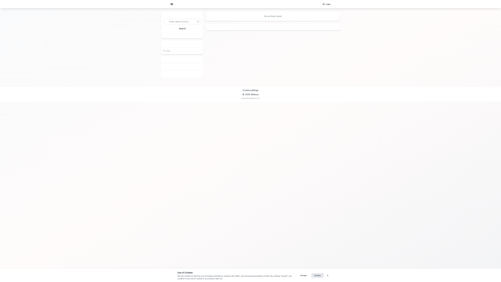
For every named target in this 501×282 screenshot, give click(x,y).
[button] (171, 4)
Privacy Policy (229, 278)
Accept (303, 275)
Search (182, 28)
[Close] (327, 275)
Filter (181, 34)
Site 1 (182, 59)
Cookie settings (250, 90)
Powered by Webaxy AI (249, 98)
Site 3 (182, 74)
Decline (317, 275)
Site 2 (182, 66)
